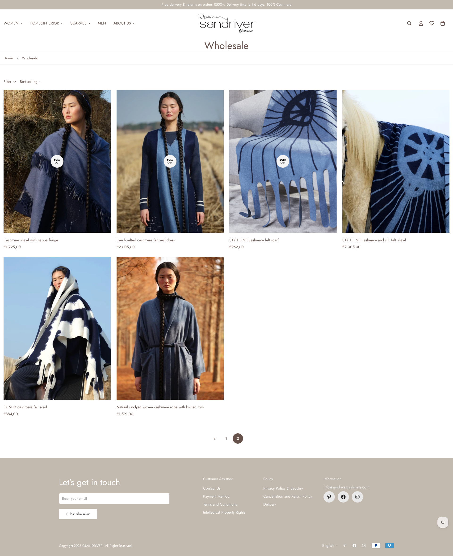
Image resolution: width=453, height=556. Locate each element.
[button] (442, 23)
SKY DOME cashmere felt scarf (254, 240)
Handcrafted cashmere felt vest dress (146, 240)
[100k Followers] (357, 497)
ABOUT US (122, 23)
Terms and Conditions (220, 504)
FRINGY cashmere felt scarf (25, 407)
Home (8, 58)
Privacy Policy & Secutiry (283, 488)
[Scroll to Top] (443, 530)
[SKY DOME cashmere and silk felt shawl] (396, 161)
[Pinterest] (329, 497)
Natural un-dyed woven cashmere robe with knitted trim (160, 407)
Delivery (269, 504)
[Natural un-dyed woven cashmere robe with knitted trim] (170, 328)
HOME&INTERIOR (44, 23)
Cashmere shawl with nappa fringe (31, 240)
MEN (102, 23)
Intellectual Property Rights (224, 512)
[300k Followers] (343, 497)
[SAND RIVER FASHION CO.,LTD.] (226, 23)
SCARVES (78, 23)
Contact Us (211, 488)
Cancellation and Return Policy (287, 496)
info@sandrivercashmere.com (346, 487)
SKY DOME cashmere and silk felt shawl (374, 240)
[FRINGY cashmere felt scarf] (57, 328)
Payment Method (216, 496)
